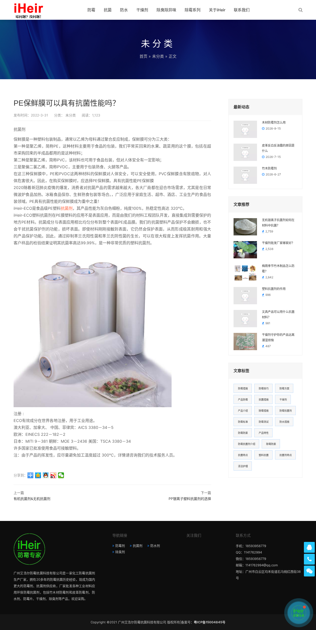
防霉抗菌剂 (285, 410)
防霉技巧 (264, 388)
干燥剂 (142, 9)
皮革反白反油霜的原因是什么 (278, 148)
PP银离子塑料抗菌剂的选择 (190, 498)
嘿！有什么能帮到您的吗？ (270, 613)
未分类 (158, 56)
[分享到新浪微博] (53, 475)
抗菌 (108, 9)
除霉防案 (271, 443)
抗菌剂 (67, 208)
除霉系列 (192, 9)
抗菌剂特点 (285, 455)
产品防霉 (243, 399)
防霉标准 (243, 421)
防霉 (91, 9)
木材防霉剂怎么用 (274, 122)
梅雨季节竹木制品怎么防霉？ (278, 268)
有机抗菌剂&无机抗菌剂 (32, 498)
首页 (143, 56)
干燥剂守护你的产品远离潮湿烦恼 (278, 337)
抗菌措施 (264, 399)
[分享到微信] (61, 475)
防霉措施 (243, 388)
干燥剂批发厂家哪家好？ (278, 243)
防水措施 (284, 421)
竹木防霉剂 (269, 168)
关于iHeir (217, 9)
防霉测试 (264, 421)
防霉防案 (243, 432)
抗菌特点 (243, 455)
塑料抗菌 (264, 455)
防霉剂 (120, 546)
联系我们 (242, 9)
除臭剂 (120, 552)
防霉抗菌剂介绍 (246, 443)
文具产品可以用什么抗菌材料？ (278, 314)
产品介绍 (243, 410)
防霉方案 (284, 388)
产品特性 (264, 432)
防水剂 (155, 546)
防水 (124, 9)
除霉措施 (264, 410)
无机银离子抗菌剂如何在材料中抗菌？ (278, 222)
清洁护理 (243, 466)
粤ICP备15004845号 (209, 622)
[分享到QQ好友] (46, 475)
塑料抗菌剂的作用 (274, 289)
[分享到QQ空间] (38, 475)
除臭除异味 (166, 9)
